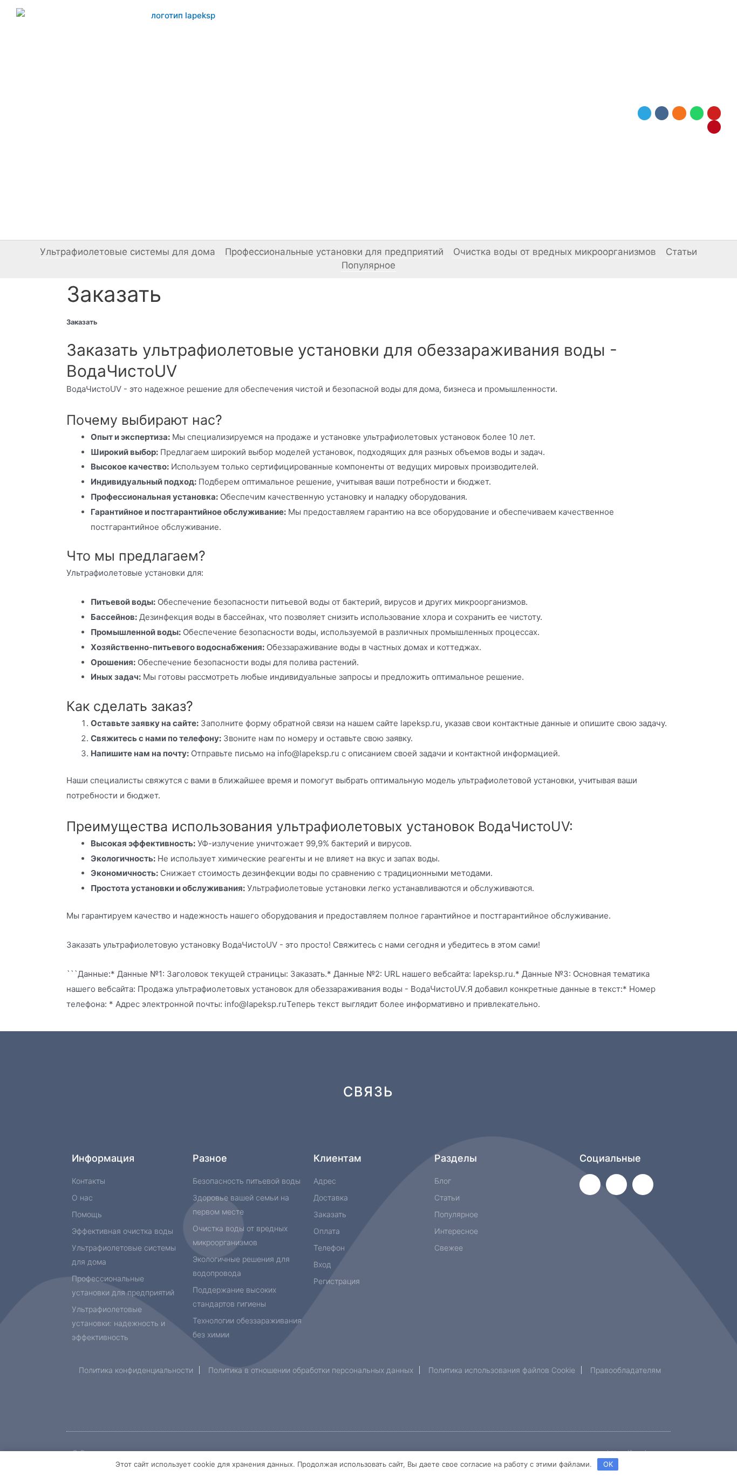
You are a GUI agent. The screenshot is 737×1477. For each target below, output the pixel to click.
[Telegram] (644, 113)
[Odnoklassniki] (679, 113)
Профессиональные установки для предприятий (334, 251)
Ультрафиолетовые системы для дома (127, 251)
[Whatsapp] (697, 113)
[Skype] (459, 1130)
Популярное (368, 265)
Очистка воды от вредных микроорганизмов (554, 251)
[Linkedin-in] (422, 1130)
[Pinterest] (714, 127)
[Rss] (531, 1130)
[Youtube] (714, 113)
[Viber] (495, 1130)
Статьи (681, 251)
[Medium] (386, 1130)
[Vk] (661, 113)
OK (608, 1464)
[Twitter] (589, 1184)
